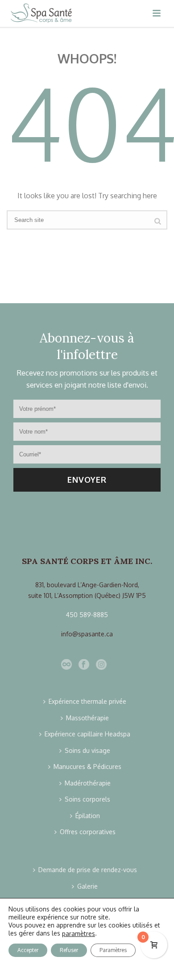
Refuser (69, 950)
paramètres (78, 933)
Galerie (87, 886)
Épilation (87, 815)
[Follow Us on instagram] (101, 665)
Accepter (27, 950)
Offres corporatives (88, 831)
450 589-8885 (87, 614)
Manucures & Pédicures (87, 766)
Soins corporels (87, 799)
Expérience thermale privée (87, 701)
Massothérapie (87, 718)
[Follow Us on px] (66, 665)
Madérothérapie (88, 783)
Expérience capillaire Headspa (87, 734)
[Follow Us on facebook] (84, 665)
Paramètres (113, 950)
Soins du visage (87, 750)
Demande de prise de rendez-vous (87, 869)
